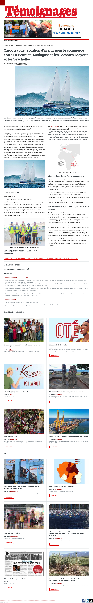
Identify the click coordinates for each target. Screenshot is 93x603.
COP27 (29, 258)
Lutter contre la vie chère (38, 258)
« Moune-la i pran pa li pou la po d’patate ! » (16, 392)
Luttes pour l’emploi (49, 258)
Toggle (2, 2)
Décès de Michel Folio (10, 436)
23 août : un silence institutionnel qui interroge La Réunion (66, 392)
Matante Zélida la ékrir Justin (58, 345)
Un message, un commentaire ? (16, 269)
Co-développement (15, 40)
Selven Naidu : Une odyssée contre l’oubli (16, 579)
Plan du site (30, 599)
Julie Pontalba (12, 349)
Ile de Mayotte (74, 258)
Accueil (5, 40)
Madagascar (66, 258)
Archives (21, 599)
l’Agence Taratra (54, 126)
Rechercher (12, 599)
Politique (9, 40)
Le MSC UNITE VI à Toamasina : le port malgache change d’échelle (68, 436)
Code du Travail (58, 258)
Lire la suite (9, 357)
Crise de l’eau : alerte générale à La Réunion (61, 486)
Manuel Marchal (21, 63)
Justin (56, 348)
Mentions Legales (49, 599)
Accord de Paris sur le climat (19, 258)
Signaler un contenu (12, 265)
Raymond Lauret (13, 439)
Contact (39, 599)
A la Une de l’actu (8, 258)
